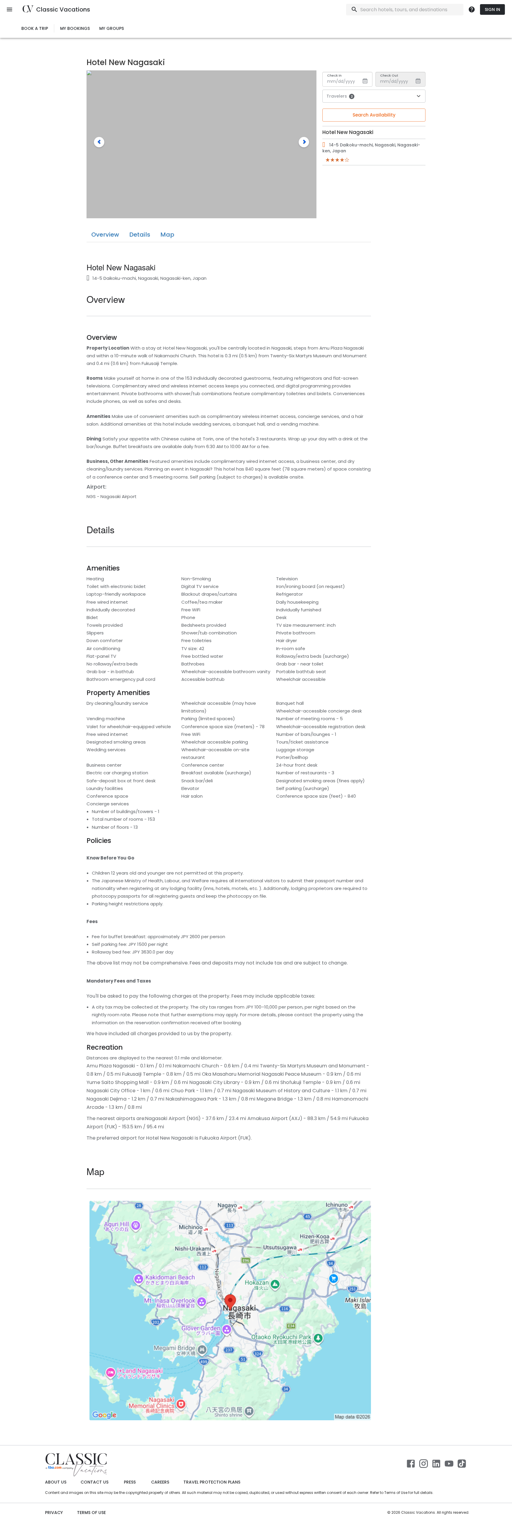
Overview (105, 234)
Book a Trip (34, 28)
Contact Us (94, 1482)
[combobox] (403, 9)
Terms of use (91, 1512)
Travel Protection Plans (211, 1482)
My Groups (111, 28)
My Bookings (75, 28)
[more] (472, 9)
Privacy (54, 1512)
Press (130, 1482)
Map (167, 234)
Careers (160, 1482)
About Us (55, 1482)
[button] (99, 142)
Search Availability (374, 115)
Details (139, 234)
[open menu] (9, 9)
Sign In (492, 9)
